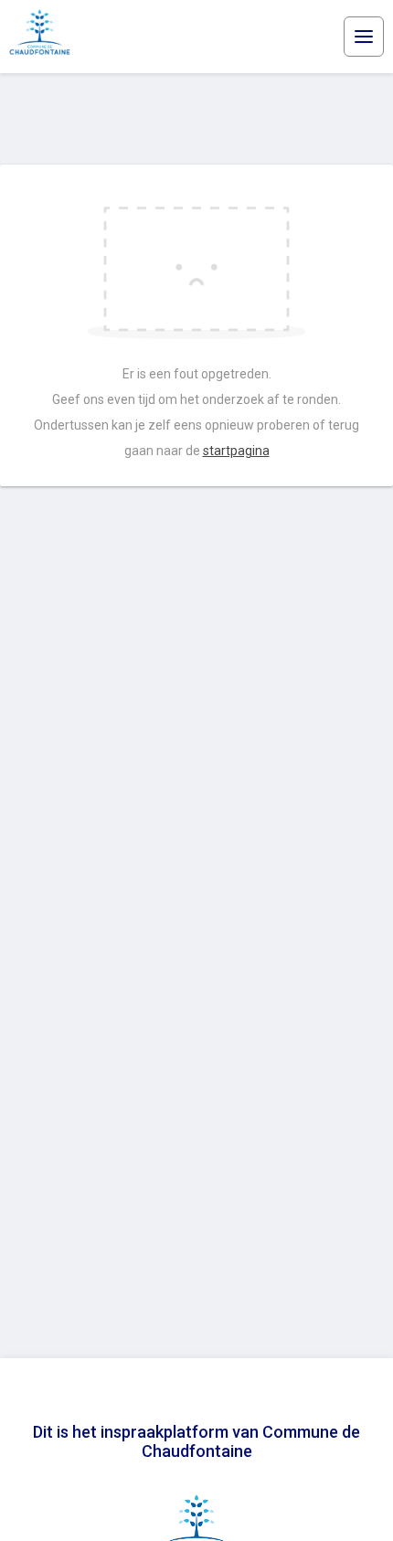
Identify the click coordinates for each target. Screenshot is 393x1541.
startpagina (236, 450)
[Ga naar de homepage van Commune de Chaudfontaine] (44, 36)
